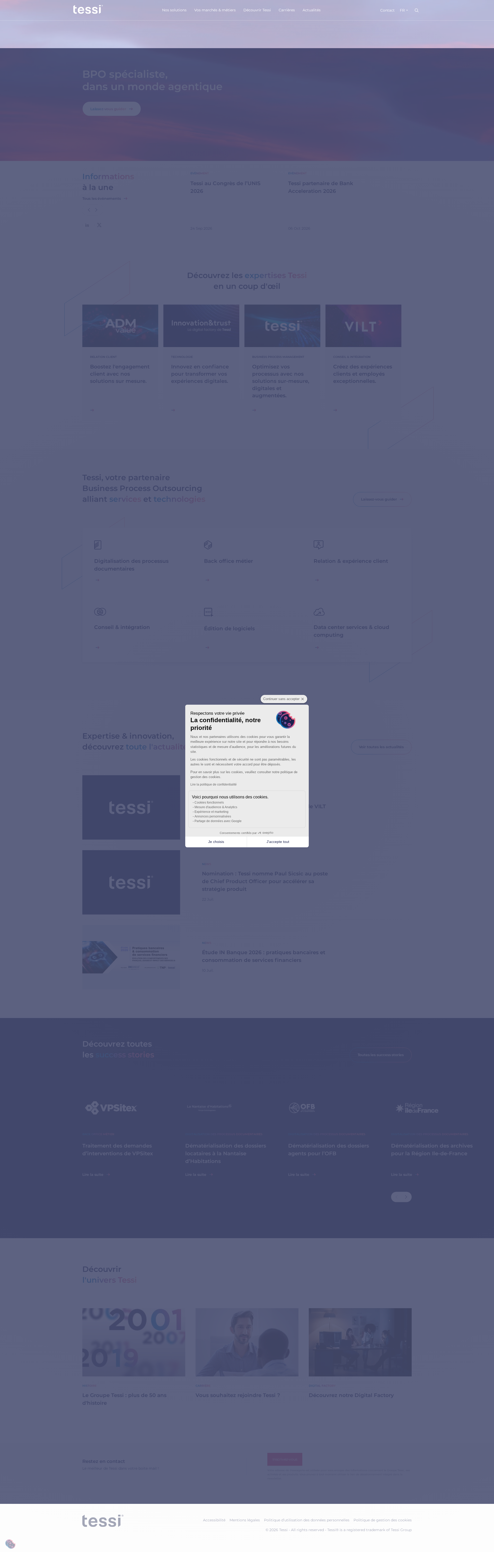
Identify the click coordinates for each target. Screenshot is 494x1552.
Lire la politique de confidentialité (213, 784)
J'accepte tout (278, 842)
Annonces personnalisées (213, 816)
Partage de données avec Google (218, 821)
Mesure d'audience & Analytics (216, 807)
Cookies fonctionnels (209, 802)
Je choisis (216, 842)
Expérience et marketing (211, 812)
